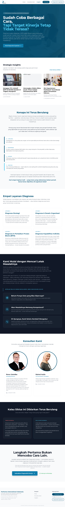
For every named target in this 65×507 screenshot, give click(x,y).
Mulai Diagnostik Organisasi (12, 45)
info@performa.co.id (56, 496)
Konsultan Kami (31, 2)
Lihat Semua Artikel (55, 69)
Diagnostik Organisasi (58, 2)
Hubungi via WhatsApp (46, 473)
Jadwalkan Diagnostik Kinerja (24, 473)
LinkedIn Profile (11, 392)
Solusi (24, 2)
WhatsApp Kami (58, 494)
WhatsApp (46, 2)
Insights (38, 2)
